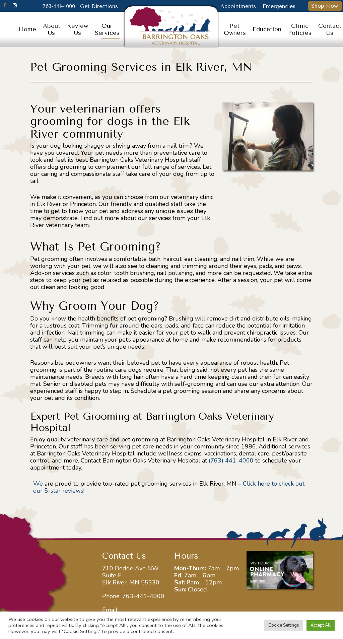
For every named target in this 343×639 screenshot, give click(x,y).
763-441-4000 (143, 596)
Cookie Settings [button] (283, 625)
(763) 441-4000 (231, 460)
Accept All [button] (321, 625)
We (38, 484)
